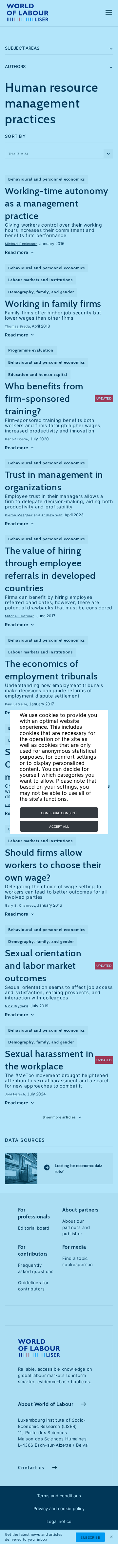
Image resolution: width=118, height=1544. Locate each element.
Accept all (59, 826)
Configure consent (59, 813)
